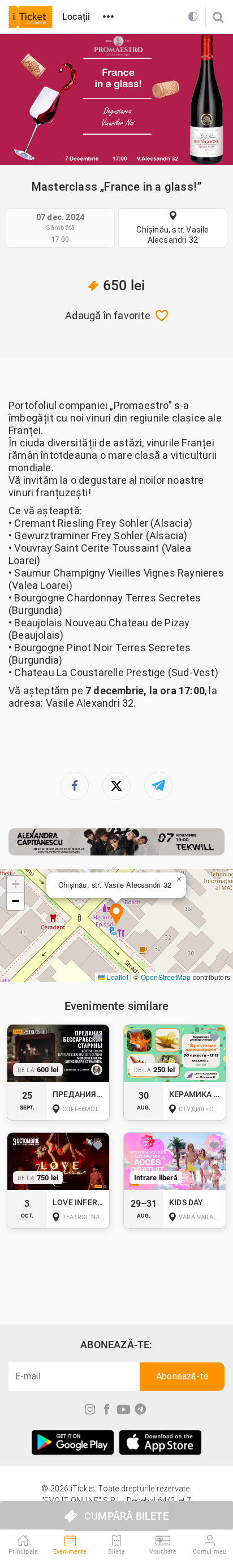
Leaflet (116, 977)
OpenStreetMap (166, 977)
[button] (116, 915)
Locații (76, 16)
